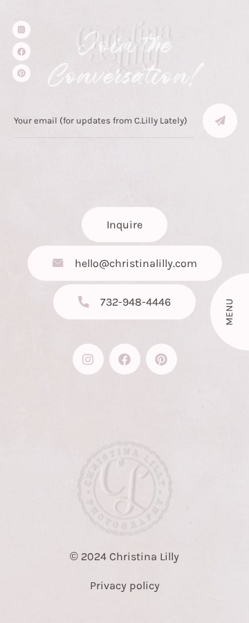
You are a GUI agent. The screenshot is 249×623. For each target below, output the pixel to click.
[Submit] (220, 120)
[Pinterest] (21, 73)
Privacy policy (125, 585)
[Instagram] (88, 359)
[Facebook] (21, 51)
